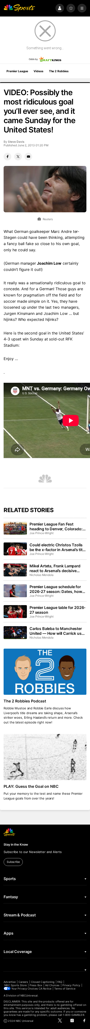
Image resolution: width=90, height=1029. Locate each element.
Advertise (10, 982)
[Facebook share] (7, 156)
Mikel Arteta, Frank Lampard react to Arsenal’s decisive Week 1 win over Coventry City (57, 568)
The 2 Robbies (59, 71)
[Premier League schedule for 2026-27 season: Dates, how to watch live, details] (15, 590)
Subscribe (13, 862)
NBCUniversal (29, 995)
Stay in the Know (16, 844)
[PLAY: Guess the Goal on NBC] (45, 757)
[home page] (19, 8)
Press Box (36, 985)
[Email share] (28, 156)
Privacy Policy (71, 985)
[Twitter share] (18, 156)
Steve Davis (16, 141)
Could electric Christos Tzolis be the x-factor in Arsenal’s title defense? (58, 547)
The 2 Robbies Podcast (25, 701)
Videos (38, 71)
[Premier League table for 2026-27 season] (15, 611)
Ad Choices (52, 985)
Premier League (17, 71)
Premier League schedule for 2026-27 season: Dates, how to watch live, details (56, 589)
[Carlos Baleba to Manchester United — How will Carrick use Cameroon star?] (15, 632)
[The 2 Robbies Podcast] (45, 672)
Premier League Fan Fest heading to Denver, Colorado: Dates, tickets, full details (56, 526)
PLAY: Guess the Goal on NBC (31, 786)
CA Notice (45, 988)
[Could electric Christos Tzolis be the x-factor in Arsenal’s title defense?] (15, 548)
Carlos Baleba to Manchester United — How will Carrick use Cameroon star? (57, 631)
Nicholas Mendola (42, 575)
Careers (23, 982)
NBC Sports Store (15, 985)
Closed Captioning (42, 982)
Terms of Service (64, 988)
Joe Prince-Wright (42, 533)
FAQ (59, 982)
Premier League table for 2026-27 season (57, 610)
